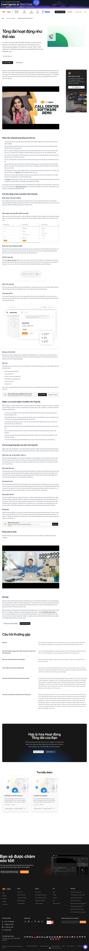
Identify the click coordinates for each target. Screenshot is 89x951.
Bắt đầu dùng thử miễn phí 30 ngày (9, 871)
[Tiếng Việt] (56, 939)
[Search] (52, 12)
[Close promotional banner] (87, 2)
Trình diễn (69, 11)
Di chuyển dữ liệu (21, 894)
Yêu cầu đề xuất (21, 903)
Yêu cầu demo (42, 394)
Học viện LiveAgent (10, 18)
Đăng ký (55, 524)
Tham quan (4, 904)
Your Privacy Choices (56, 948)
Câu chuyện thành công (40, 897)
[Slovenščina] (85, 937)
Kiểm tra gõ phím (57, 903)
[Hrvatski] (52, 937)
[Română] (77, 937)
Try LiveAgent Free (76, 87)
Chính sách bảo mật (44, 946)
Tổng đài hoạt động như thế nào (25, 18)
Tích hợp (4, 901)
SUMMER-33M (8, 6)
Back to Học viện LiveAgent (11, 623)
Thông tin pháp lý (39, 903)
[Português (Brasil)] (75, 937)
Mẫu (54, 900)
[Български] (27, 937)
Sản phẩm (24, 11)
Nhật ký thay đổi (21, 900)
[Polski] (72, 937)
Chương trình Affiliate (40, 900)
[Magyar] (55, 937)
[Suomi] (47, 937)
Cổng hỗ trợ (20, 892)
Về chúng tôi (38, 892)
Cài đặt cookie (80, 946)
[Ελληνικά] (37, 937)
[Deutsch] (35, 937)
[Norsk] (70, 937)
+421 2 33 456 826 (9, 921)
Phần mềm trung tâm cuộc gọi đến (78, 903)
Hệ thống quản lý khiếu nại (77, 906)
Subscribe (82, 922)
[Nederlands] (67, 937)
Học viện (55, 897)
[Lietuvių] (62, 937)
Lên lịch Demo (19, 62)
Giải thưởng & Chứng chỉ (40, 894)
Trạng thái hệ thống (21, 897)
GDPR (63, 946)
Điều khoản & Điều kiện (32, 946)
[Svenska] (51, 939)
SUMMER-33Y (22, 6)
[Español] (42, 937)
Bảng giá (4, 895)
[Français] (50, 937)
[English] (40, 937)
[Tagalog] (53, 939)
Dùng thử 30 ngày (52, 394)
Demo (3, 892)
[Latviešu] (65, 937)
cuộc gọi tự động (11, 47)
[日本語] (60, 937)
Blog (54, 892)
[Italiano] (57, 937)
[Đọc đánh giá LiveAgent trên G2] (50, 922)
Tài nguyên (31, 11)
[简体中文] (58, 939)
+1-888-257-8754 (8, 924)
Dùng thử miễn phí (60, 11)
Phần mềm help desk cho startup (78, 912)
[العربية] (25, 937)
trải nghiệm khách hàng (48, 612)
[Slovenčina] (82, 937)
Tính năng (4, 898)
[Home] (3, 18)
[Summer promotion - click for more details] (44, 4)
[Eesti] (45, 937)
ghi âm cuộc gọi (12, 260)
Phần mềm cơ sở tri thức (76, 892)
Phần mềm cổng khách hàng (77, 909)
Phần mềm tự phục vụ (76, 900)
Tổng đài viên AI (16, 11)
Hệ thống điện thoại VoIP (76, 897)
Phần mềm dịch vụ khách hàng (78, 894)
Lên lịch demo (24, 871)
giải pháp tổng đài (20, 186)
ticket (8, 179)
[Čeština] (30, 937)
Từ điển (54, 894)
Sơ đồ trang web (70, 946)
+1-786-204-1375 (8, 927)
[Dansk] (32, 937)
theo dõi (18, 172)
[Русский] (80, 937)
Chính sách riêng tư (55, 946)
